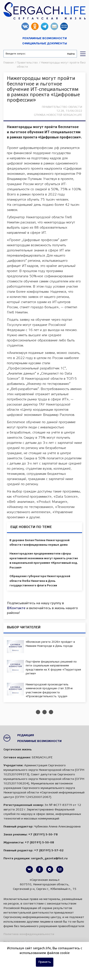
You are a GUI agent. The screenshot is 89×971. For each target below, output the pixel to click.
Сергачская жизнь (44, 10)
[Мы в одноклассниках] (39, 869)
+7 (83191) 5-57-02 (49, 850)
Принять (44, 962)
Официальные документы (44, 43)
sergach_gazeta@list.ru (54, 26)
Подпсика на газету (64, 26)
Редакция (25, 735)
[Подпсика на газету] (59, 869)
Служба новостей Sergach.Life (58, 115)
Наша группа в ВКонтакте (25, 26)
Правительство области (62, 107)
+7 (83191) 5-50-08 (39, 842)
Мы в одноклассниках (35, 26)
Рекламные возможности (44, 38)
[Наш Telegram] (49, 869)
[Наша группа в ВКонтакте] (29, 869)
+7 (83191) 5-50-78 (43, 834)
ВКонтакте (16, 608)
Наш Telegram (44, 26)
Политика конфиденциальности (28, 934)
